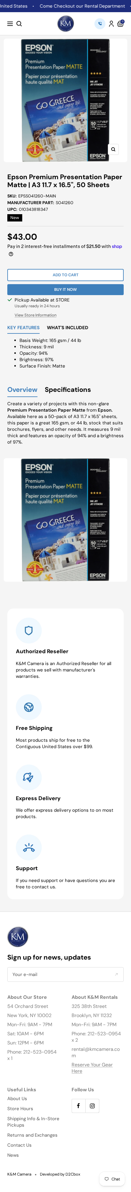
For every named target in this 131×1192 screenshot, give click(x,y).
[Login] (111, 24)
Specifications (68, 390)
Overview (22, 390)
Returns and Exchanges (32, 1135)
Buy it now (65, 289)
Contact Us (19, 1145)
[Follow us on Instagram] (92, 1106)
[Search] (19, 23)
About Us (17, 1099)
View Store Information (35, 315)
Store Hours (20, 1109)
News (13, 1155)
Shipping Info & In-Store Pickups (33, 1122)
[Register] (116, 974)
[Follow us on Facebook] (78, 1106)
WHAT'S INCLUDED (67, 328)
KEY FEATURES (23, 328)
